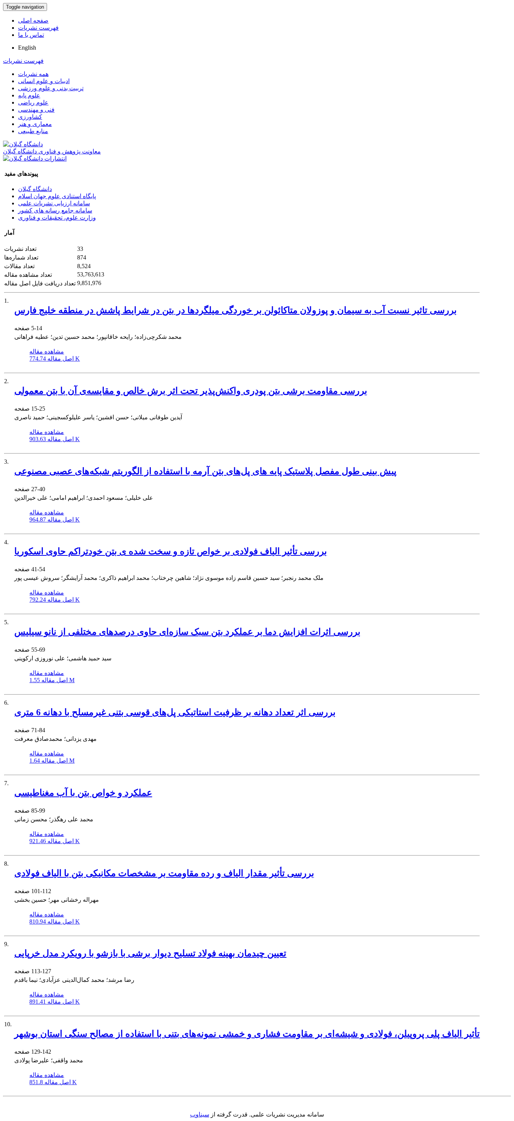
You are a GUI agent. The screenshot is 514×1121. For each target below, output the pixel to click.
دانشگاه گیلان (35, 189)
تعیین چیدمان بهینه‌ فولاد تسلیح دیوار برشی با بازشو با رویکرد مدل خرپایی (150, 953)
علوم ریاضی (33, 102)
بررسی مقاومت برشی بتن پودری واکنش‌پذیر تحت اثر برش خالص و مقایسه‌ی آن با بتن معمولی (190, 391)
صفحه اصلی (33, 20)
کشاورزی (30, 117)
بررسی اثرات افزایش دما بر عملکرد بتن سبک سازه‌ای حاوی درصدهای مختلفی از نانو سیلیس (187, 632)
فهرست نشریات (38, 27)
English (27, 47)
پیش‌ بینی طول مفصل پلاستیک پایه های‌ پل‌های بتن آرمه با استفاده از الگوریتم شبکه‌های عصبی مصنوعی (205, 471)
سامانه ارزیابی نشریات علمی (54, 203)
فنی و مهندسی (36, 109)
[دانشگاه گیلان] (23, 144)
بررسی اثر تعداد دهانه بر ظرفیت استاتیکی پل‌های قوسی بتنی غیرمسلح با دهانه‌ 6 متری (175, 712)
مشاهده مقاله (46, 351)
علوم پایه (29, 95)
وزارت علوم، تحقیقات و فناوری (57, 217)
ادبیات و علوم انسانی (44, 81)
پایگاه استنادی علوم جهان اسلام (57, 196)
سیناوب (199, 1114)
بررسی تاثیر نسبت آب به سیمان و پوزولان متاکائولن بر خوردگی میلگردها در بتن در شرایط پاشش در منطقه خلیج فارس (235, 310)
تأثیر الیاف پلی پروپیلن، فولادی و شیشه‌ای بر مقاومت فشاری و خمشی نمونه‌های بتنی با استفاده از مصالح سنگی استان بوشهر (247, 1034)
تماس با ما (31, 35)
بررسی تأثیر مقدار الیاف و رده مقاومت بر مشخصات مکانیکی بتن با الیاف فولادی (164, 873)
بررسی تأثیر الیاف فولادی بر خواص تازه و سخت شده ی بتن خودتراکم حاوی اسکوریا (170, 551)
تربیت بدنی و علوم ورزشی (51, 88)
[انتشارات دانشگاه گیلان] (35, 158)
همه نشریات (33, 74)
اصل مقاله (54, 358)
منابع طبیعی (33, 131)
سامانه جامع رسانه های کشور (55, 210)
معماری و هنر (35, 124)
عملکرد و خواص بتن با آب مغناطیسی (83, 793)
